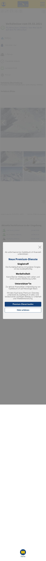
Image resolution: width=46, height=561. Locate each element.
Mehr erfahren (23, 310)
